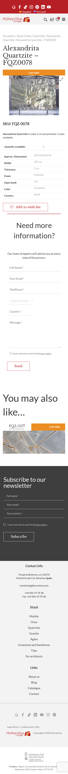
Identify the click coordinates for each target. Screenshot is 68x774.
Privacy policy (45, 353)
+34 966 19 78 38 (34, 592)
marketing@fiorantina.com (34, 585)
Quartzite (39, 36)
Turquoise (39, 187)
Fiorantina (9, 36)
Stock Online (24, 36)
